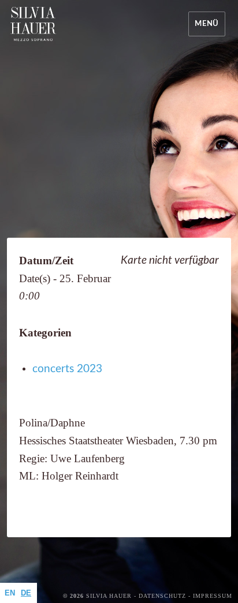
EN (10, 593)
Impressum (212, 596)
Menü (206, 24)
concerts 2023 (67, 369)
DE (26, 593)
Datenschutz (162, 596)
